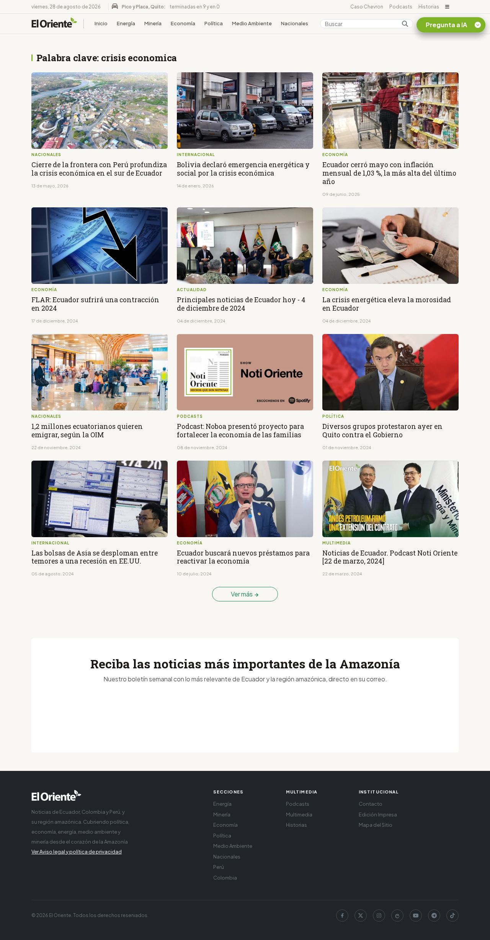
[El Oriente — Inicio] (54, 24)
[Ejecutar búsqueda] (405, 24)
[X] (360, 915)
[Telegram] (434, 915)
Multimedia (299, 814)
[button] (447, 6)
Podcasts (400, 7)
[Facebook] (342, 915)
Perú (218, 867)
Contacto (370, 804)
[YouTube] (416, 915)
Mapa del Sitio (375, 825)
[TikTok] (452, 915)
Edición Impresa (378, 814)
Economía (183, 23)
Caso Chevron (366, 7)
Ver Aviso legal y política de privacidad (76, 852)
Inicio (101, 23)
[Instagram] (379, 915)
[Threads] (397, 915)
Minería (153, 23)
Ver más (242, 594)
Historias (428, 7)
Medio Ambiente (252, 23)
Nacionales (294, 23)
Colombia (225, 878)
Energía (126, 23)
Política (213, 23)
